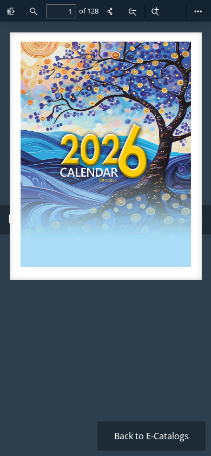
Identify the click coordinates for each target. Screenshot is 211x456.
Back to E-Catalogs (151, 436)
